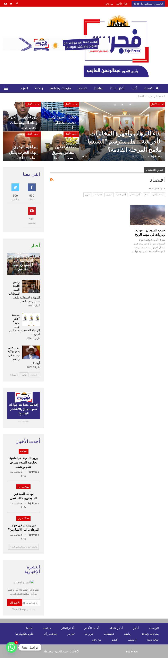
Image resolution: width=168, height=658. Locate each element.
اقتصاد (82, 88)
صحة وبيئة (153, 639)
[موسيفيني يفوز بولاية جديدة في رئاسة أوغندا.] (31, 352)
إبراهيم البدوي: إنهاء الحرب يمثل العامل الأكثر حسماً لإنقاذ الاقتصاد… (23, 158)
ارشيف (109, 195)
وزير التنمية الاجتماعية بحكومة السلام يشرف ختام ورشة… (23, 462)
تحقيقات (98, 195)
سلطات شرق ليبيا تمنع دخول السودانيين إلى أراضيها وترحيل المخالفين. (23, 260)
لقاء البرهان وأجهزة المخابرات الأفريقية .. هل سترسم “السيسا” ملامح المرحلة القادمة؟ (123, 141)
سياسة (98, 88)
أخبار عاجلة (122, 3)
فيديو (115, 639)
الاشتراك (15, 602)
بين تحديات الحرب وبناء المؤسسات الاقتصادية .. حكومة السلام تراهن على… (22, 128)
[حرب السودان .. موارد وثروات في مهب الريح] (147, 215)
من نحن (108, 3)
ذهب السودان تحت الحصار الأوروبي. (64, 122)
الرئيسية (149, 88)
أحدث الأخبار (157, 104)
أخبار (134, 88)
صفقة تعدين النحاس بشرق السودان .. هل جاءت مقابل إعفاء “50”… (61, 158)
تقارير (87, 195)
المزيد (24, 88)
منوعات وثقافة (60, 88)
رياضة (39, 88)
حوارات (89, 633)
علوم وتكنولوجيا (24, 633)
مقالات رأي (23, 486)
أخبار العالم (135, 195)
